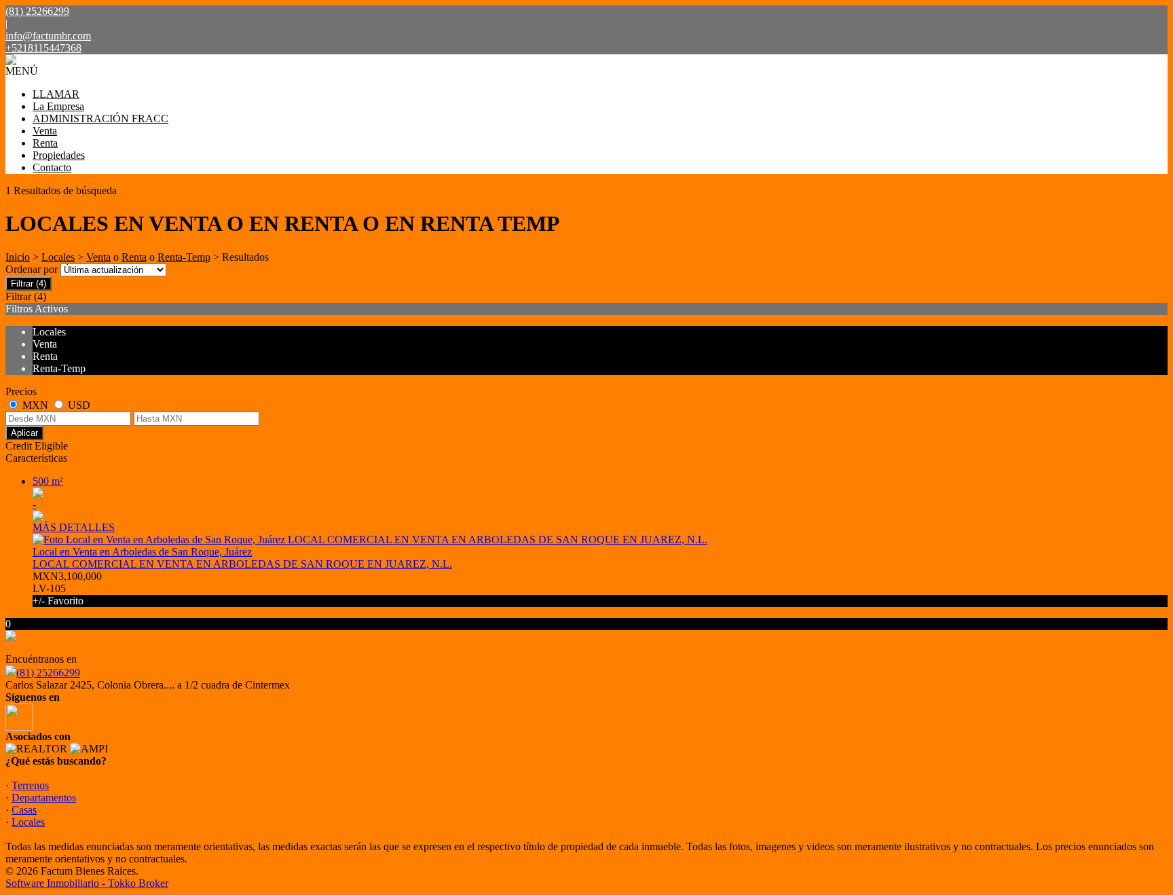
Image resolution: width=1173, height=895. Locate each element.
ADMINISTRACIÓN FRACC (100, 118)
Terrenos (30, 785)
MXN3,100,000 (67, 588)
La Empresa (58, 106)
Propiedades (59, 155)
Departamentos (44, 797)
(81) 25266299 (48, 672)
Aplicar (24, 433)
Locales (58, 257)
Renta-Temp (183, 257)
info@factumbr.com (48, 35)
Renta (45, 143)
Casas (24, 810)
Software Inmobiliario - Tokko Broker (86, 883)
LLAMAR (56, 94)
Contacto (52, 167)
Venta (45, 130)
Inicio (17, 257)
